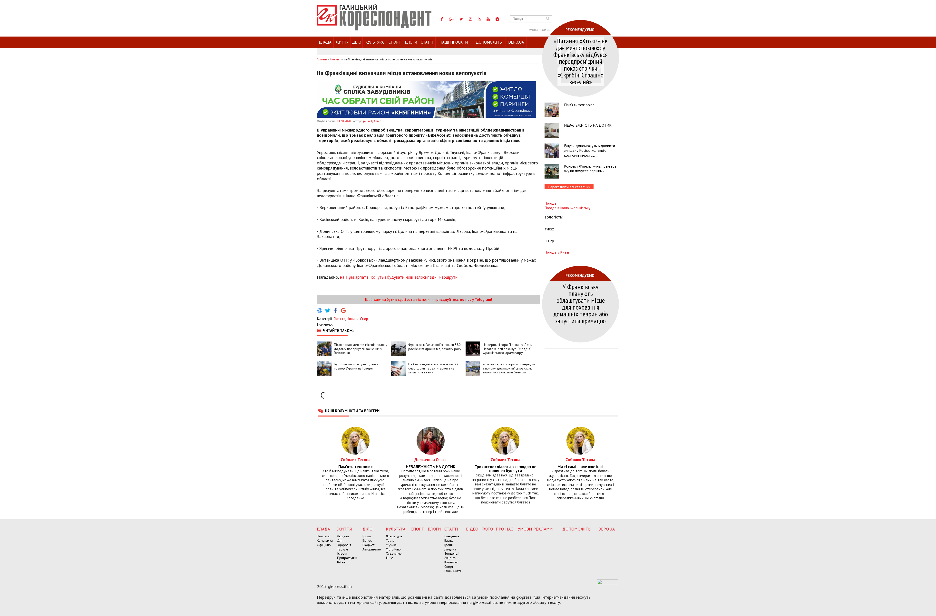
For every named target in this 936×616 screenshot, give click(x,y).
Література (394, 536)
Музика (391, 545)
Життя (342, 42)
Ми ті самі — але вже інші (580, 467)
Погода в (567, 207)
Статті (427, 42)
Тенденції (451, 553)
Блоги (411, 42)
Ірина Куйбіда (371, 121)
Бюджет (368, 545)
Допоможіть (489, 42)
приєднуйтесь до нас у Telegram (462, 299)
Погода (550, 203)
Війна (341, 562)
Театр (390, 540)
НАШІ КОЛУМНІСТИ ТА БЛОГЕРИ (352, 411)
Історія (342, 553)
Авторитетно (371, 549)
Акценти (450, 558)
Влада (325, 42)
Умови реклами (539, 30)
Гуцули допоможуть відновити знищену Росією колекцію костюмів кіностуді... (589, 150)
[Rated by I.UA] (607, 582)
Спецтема (451, 536)
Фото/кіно (393, 549)
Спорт (395, 42)
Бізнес (367, 540)
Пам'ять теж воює (579, 104)
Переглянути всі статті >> (569, 186)
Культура (374, 42)
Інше (389, 558)
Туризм (342, 549)
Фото (487, 528)
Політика (323, 536)
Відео (472, 528)
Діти (340, 540)
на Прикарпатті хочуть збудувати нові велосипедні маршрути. (399, 277)
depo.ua (516, 42)
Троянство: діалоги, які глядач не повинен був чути (505, 469)
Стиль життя (452, 571)
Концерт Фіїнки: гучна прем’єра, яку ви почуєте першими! (590, 168)
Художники (394, 553)
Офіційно (324, 545)
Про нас (504, 528)
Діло (356, 42)
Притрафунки (347, 558)
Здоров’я (344, 545)
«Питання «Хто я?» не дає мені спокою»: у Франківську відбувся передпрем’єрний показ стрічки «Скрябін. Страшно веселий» (580, 61)
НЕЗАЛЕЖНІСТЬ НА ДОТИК (588, 125)
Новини (353, 318)
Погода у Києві (557, 252)
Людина (343, 536)
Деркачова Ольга (430, 459)
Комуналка (325, 540)
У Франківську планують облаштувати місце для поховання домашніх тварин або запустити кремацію (580, 303)
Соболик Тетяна (355, 459)
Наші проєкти (453, 42)
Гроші (366, 536)
